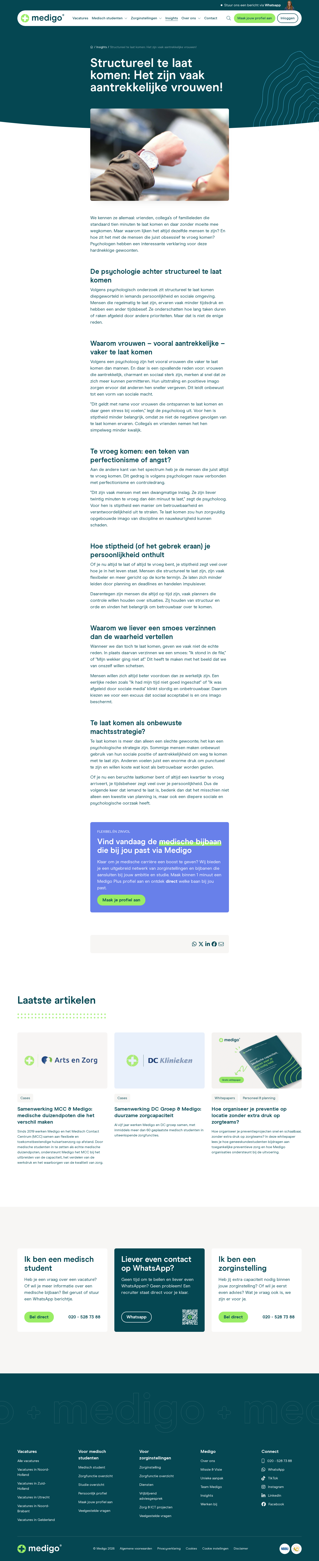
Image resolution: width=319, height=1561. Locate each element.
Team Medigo (211, 1487)
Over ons (208, 1461)
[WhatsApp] (194, 945)
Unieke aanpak (212, 1478)
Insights (101, 47)
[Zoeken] (228, 18)
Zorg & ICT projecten (156, 1507)
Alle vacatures (28, 1461)
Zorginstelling (150, 1467)
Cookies (191, 1548)
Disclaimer (241, 1548)
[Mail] (221, 945)
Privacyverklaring (169, 1548)
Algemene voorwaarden (136, 1548)
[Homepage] (91, 47)
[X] (201, 945)
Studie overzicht (91, 1484)
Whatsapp (273, 5)
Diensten (146, 1484)
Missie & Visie (211, 1469)
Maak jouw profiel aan (95, 1502)
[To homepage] (39, 1548)
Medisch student (91, 1467)
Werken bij (209, 1504)
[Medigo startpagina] (42, 18)
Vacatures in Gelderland (36, 1520)
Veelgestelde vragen (94, 1510)
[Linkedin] (207, 945)
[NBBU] (285, 1548)
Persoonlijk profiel (92, 1493)
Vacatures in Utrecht (33, 1497)
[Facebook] (214, 945)
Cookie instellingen (215, 1548)
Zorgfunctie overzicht (95, 1476)
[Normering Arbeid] (296, 1548)
